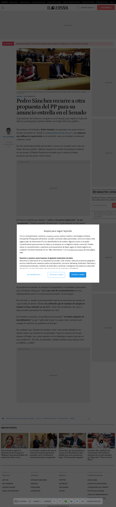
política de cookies (76, 250)
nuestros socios (53, 236)
